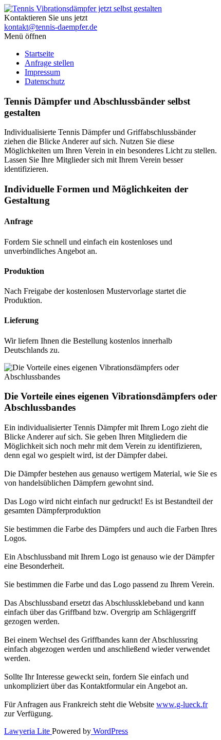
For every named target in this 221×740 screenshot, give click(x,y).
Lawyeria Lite (28, 731)
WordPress (109, 731)
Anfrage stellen (49, 62)
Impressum (42, 72)
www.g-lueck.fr (182, 704)
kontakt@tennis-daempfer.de (50, 27)
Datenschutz (45, 81)
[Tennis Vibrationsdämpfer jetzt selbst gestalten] (83, 8)
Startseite (39, 53)
